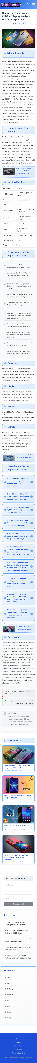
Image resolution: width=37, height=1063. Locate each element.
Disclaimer (18, 1049)
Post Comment (18, 904)
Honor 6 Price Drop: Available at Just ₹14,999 (17, 826)
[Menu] (33, 4)
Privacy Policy (18, 1046)
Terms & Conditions (18, 1053)
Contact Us (18, 1042)
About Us (18, 1039)
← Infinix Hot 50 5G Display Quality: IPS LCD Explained (18, 692)
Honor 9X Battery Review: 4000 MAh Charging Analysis (17, 797)
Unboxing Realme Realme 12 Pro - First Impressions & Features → (19, 702)
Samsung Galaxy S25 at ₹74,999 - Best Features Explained (23, 457)
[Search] (28, 4)
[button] (18, 52)
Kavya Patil (22, 24)
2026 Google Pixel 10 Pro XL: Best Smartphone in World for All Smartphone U (16, 857)
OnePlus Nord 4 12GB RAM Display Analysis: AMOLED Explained (17, 767)
